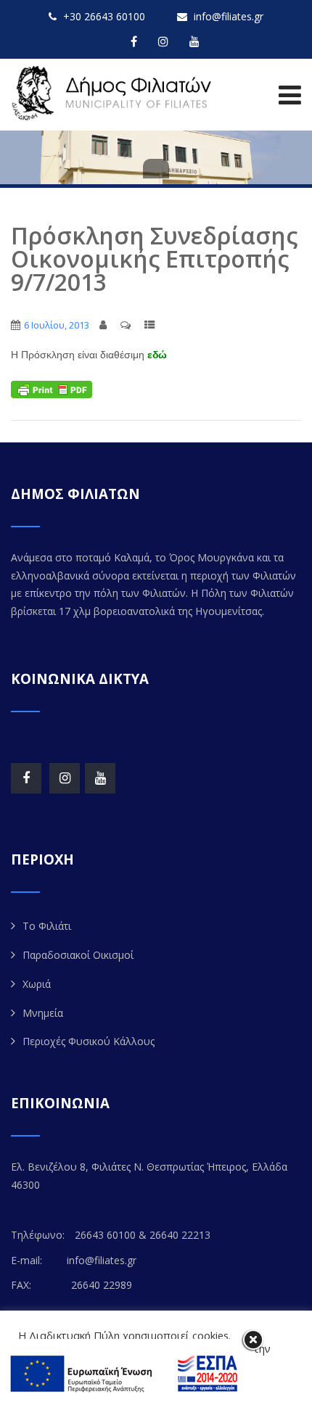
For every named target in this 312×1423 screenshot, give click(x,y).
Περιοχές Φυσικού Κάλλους (88, 1041)
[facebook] (134, 41)
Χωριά (36, 984)
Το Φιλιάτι (46, 926)
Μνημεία (42, 1013)
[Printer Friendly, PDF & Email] (51, 388)
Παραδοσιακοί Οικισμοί (78, 955)
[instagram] (163, 41)
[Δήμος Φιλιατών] (114, 93)
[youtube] (194, 41)
